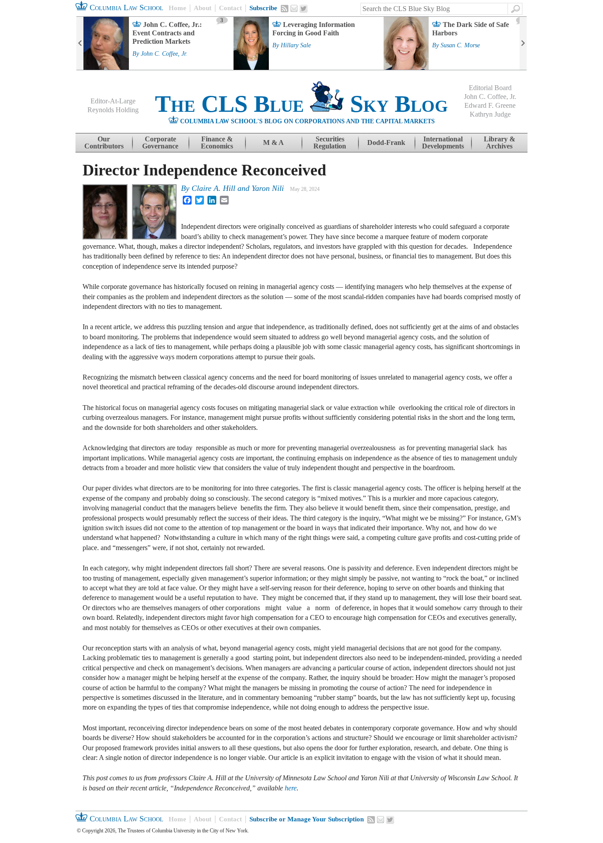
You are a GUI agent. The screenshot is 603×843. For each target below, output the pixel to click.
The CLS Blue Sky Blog (301, 104)
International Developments (443, 142)
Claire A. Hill (213, 188)
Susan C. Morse (460, 45)
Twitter (303, 8)
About (202, 7)
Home (177, 7)
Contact (230, 7)
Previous (79, 43)
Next (523, 43)
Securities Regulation (329, 142)
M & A (273, 142)
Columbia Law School (125, 7)
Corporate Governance (160, 142)
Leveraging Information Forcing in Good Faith (313, 29)
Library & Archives (499, 142)
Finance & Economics (217, 142)
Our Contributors (104, 142)
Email (294, 8)
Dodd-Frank (386, 142)
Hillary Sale (296, 45)
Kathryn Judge (490, 114)
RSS (285, 8)
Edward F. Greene (490, 105)
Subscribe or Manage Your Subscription (306, 819)
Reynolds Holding (113, 110)
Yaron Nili (268, 188)
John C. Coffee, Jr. (164, 54)
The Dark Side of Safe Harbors (470, 29)
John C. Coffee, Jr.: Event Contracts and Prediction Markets (167, 33)
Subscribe (263, 7)
